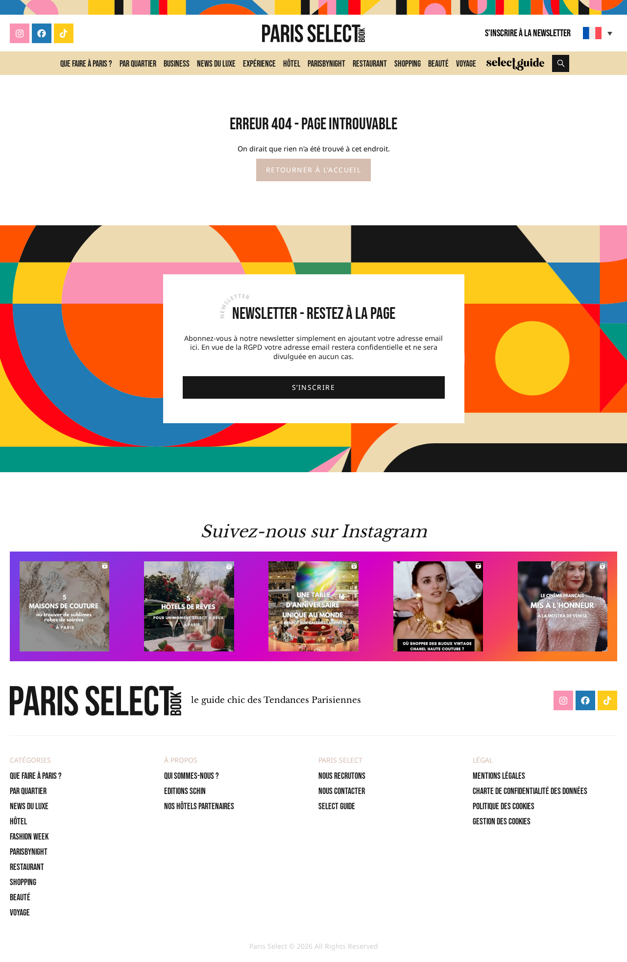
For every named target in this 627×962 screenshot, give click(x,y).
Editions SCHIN (185, 791)
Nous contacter (341, 791)
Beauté (438, 64)
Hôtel (291, 64)
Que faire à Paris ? (86, 64)
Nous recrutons (341, 776)
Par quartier (138, 64)
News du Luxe (216, 64)
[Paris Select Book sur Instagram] (19, 33)
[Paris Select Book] (95, 701)
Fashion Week (29, 837)
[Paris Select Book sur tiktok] (63, 33)
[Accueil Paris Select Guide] (515, 63)
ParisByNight (326, 64)
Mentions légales (499, 776)
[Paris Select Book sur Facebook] (41, 33)
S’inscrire (313, 387)
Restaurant (370, 64)
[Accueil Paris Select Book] (313, 33)
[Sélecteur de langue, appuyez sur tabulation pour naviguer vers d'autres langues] (598, 33)
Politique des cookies (503, 806)
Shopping (407, 64)
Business (177, 64)
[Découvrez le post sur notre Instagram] (64, 606)
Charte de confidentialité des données (530, 791)
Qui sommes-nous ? (191, 776)
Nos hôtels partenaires (199, 806)
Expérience (259, 64)
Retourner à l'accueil (313, 169)
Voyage (466, 64)
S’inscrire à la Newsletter (528, 33)
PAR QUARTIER (28, 791)
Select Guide (336, 806)
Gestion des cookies (502, 822)
